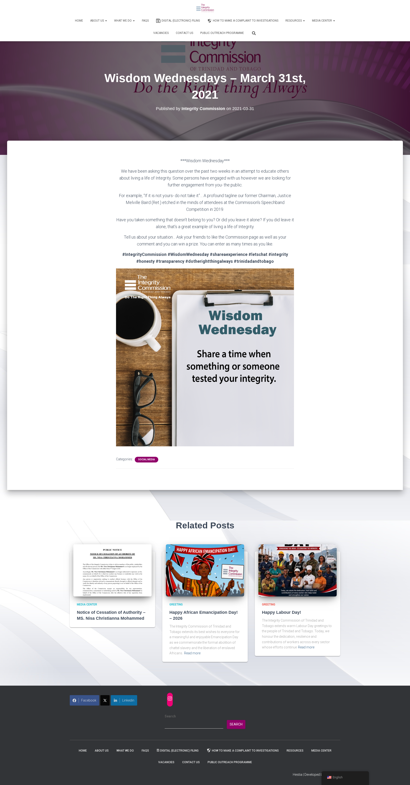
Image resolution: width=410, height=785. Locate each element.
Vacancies (161, 33)
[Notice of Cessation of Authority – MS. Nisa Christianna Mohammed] (112, 570)
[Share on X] (105, 700)
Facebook (88, 700)
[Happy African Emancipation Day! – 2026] (205, 570)
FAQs (145, 20)
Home (79, 20)
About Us (97, 20)
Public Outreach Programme (222, 33)
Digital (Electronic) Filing (181, 20)
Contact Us (184, 33)
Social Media (146, 459)
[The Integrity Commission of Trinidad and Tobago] (205, 8)
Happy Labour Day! (281, 612)
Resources (294, 20)
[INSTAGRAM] (170, 698)
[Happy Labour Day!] (297, 570)
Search (170, 716)
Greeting (176, 604)
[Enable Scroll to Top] (401, 775)
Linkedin (128, 700)
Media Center (322, 20)
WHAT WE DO (123, 20)
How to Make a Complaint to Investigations (245, 20)
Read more (192, 653)
